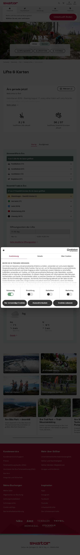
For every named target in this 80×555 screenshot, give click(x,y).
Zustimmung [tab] (14, 256)
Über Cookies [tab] (66, 256)
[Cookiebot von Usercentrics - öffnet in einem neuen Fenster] (68, 250)
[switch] (30, 294)
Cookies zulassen (65, 303)
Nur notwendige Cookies (14, 303)
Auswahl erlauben (40, 303)
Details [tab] (40, 256)
